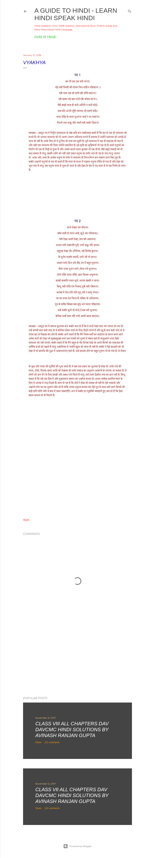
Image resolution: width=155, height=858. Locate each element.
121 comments (52, 742)
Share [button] (26, 520)
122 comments (52, 808)
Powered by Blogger (80, 846)
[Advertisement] (77, 660)
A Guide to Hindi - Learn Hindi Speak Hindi (75, 14)
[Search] (129, 10)
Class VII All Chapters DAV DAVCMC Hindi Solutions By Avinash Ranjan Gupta (71, 795)
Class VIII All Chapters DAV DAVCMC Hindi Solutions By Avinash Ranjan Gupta (71, 729)
